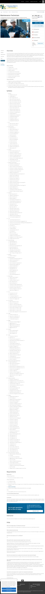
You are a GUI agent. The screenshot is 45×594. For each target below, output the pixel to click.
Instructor (2, 56)
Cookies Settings (9, 590)
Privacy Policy (29, 591)
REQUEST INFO (40, 43)
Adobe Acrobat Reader (12, 486)
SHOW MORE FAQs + (10, 577)
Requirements (3, 54)
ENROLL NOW (38, 23)
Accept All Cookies (9, 588)
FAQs (1, 58)
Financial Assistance (33, 586)
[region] (9, 586)
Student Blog (38, 585)
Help (31, 587)
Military (31, 585)
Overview (2, 50)
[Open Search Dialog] (43, 1)
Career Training (19, 585)
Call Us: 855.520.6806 (38, 25)
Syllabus (2, 52)
